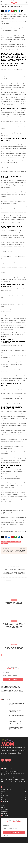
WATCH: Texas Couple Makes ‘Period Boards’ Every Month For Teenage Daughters (14, 625)
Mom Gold (14, 599)
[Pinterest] (9, 760)
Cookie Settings (4, 813)
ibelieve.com (17, 531)
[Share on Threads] (22, 11)
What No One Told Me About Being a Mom (14, 647)
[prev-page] (13, 651)
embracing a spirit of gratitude (7, 487)
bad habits (4, 541)
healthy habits (16, 541)
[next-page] (15, 651)
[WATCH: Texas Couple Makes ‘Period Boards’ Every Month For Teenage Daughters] (14, 612)
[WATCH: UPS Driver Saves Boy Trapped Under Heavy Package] (4, 722)
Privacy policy (12, 682)
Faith (6, 4)
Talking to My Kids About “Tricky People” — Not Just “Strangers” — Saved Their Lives (16, 728)
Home (2, 4)
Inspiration (4, 543)
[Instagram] (6, 760)
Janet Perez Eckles (13, 9)
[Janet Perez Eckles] (14, 560)
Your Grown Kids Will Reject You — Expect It (14, 603)
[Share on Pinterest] (12, 11)
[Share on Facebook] (6, 11)
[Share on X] (2, 11)
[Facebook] (2, 760)
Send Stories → (12, 679)
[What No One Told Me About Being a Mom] (14, 636)
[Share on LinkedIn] (19, 11)
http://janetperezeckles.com (14, 567)
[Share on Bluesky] (9, 11)
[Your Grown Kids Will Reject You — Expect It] (14, 592)
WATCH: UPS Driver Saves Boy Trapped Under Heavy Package (12, 779)
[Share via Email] (15, 11)
